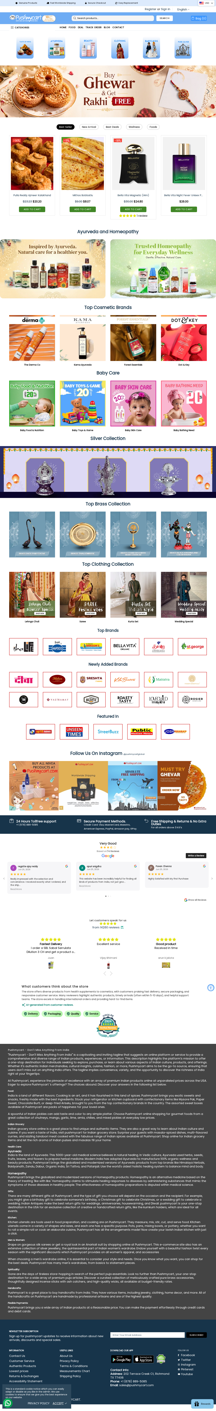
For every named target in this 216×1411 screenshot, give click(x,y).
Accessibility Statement (25, 1381)
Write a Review (196, 855)
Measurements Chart (75, 1371)
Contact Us (17, 1356)
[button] (105, 973)
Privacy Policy (69, 1361)
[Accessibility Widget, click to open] (210, 987)
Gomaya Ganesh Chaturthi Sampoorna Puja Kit (32, 195)
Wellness (134, 127)
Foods (153, 127)
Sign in (165, 9)
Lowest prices (18, 1371)
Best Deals (112, 127)
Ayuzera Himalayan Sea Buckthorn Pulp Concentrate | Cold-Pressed (134, 195)
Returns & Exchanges (24, 1376)
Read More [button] (16, 889)
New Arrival (89, 127)
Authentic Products (22, 1366)
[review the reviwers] (66, 866)
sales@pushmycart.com (136, 1385)
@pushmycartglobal (134, 754)
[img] (108, 924)
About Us (66, 1356)
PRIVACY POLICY (38, 1403)
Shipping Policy (70, 1376)
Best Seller (65, 127)
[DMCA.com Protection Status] (161, 1359)
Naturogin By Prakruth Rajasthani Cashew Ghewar (184, 195)
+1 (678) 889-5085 (133, 1381)
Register (150, 9)
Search (165, 18)
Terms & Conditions (74, 1366)
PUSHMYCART (33, 18)
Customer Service (21, 1361)
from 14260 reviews (106, 927)
